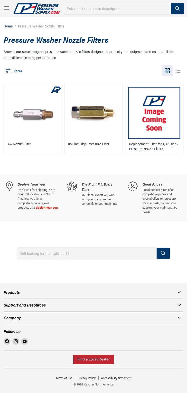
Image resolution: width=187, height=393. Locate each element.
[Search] (177, 8)
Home (8, 26)
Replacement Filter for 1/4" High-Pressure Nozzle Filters (153, 146)
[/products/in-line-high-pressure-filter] (93, 113)
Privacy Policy (87, 378)
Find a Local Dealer (93, 359)
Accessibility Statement (116, 378)
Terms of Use (64, 378)
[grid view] (167, 70)
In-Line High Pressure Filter (88, 143)
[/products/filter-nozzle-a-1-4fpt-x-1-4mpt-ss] (33, 113)
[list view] (178, 70)
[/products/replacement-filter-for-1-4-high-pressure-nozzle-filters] (154, 113)
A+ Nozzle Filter (19, 143)
